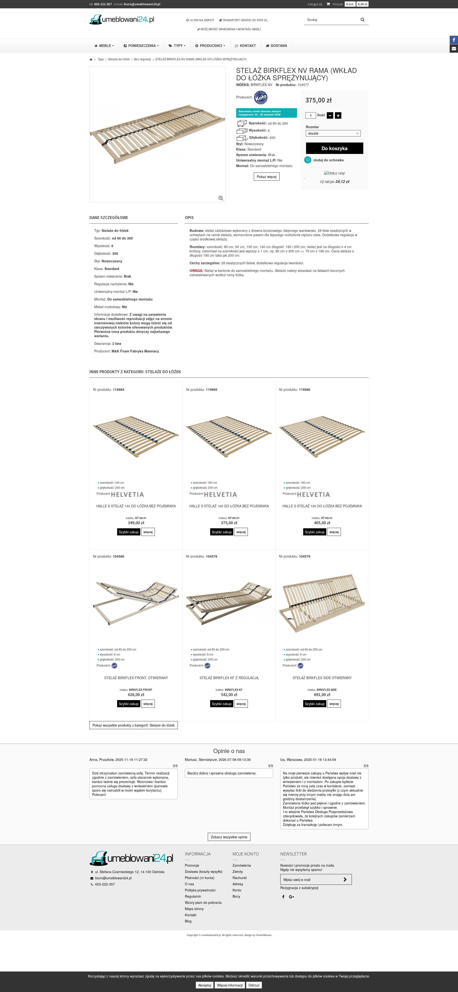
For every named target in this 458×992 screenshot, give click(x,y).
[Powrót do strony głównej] (90, 59)
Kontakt (190, 914)
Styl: (240, 144)
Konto (237, 890)
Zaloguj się (314, 4)
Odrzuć (254, 985)
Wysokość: (258, 130)
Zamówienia (242, 865)
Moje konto (246, 854)
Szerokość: (258, 123)
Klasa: (241, 149)
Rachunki (240, 877)
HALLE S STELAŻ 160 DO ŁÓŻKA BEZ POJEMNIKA (229, 506)
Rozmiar (313, 127)
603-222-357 (103, 4)
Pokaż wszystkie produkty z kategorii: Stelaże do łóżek (134, 725)
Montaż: (242, 165)
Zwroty (238, 871)
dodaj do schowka (328, 160)
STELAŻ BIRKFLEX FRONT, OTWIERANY (136, 677)
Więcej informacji (230, 985)
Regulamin (193, 896)
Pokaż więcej (266, 176)
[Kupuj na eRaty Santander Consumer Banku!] (334, 172)
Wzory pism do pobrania (203, 902)
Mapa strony (194, 908)
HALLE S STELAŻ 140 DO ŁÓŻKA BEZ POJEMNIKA (136, 506)
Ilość (321, 115)
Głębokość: (259, 137)
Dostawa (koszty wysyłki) (204, 871)
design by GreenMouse (257, 935)
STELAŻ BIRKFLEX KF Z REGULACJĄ (229, 677)
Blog (188, 921)
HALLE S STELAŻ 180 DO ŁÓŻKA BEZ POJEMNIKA (322, 506)
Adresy (238, 883)
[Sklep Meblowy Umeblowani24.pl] (121, 19)
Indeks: (243, 84)
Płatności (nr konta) (199, 877)
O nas (189, 883)
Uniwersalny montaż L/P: (256, 160)
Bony (236, 896)
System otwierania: (251, 155)
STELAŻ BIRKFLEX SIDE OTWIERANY (322, 677)
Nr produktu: (286, 84)
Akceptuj (204, 985)
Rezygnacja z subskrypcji (299, 887)
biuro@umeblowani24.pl (142, 4)
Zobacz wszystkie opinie (229, 836)
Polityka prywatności (200, 890)
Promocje (192, 865)
